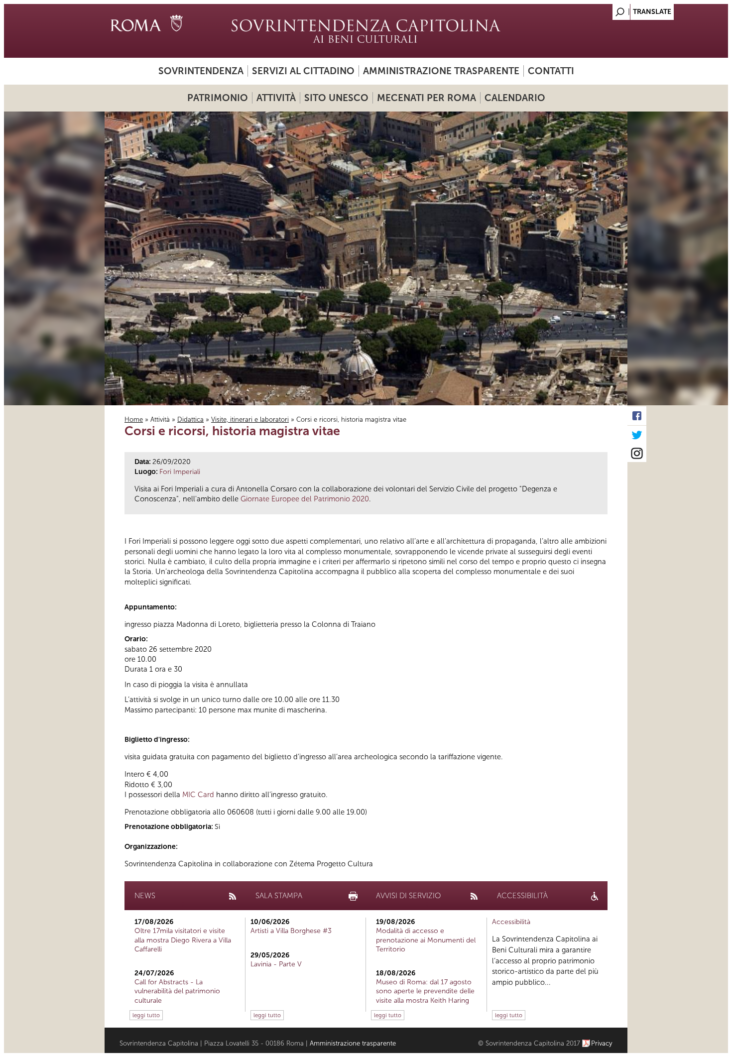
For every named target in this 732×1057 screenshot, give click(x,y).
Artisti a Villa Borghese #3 (291, 931)
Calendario (515, 98)
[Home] (366, 31)
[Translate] (595, 9)
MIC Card (198, 794)
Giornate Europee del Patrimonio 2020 (305, 498)
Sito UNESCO (336, 98)
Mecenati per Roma (426, 98)
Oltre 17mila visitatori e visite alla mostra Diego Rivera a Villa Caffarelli (182, 940)
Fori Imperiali (179, 472)
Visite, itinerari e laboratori (250, 419)
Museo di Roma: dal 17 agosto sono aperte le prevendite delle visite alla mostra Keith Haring (425, 991)
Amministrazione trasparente (441, 71)
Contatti (551, 71)
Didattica (190, 419)
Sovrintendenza (201, 71)
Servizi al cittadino (303, 71)
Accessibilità (511, 922)
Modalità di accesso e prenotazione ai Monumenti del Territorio (426, 940)
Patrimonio (217, 98)
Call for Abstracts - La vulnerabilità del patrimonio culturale (177, 991)
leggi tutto (146, 1015)
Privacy (601, 1043)
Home (133, 419)
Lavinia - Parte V (276, 964)
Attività (276, 98)
